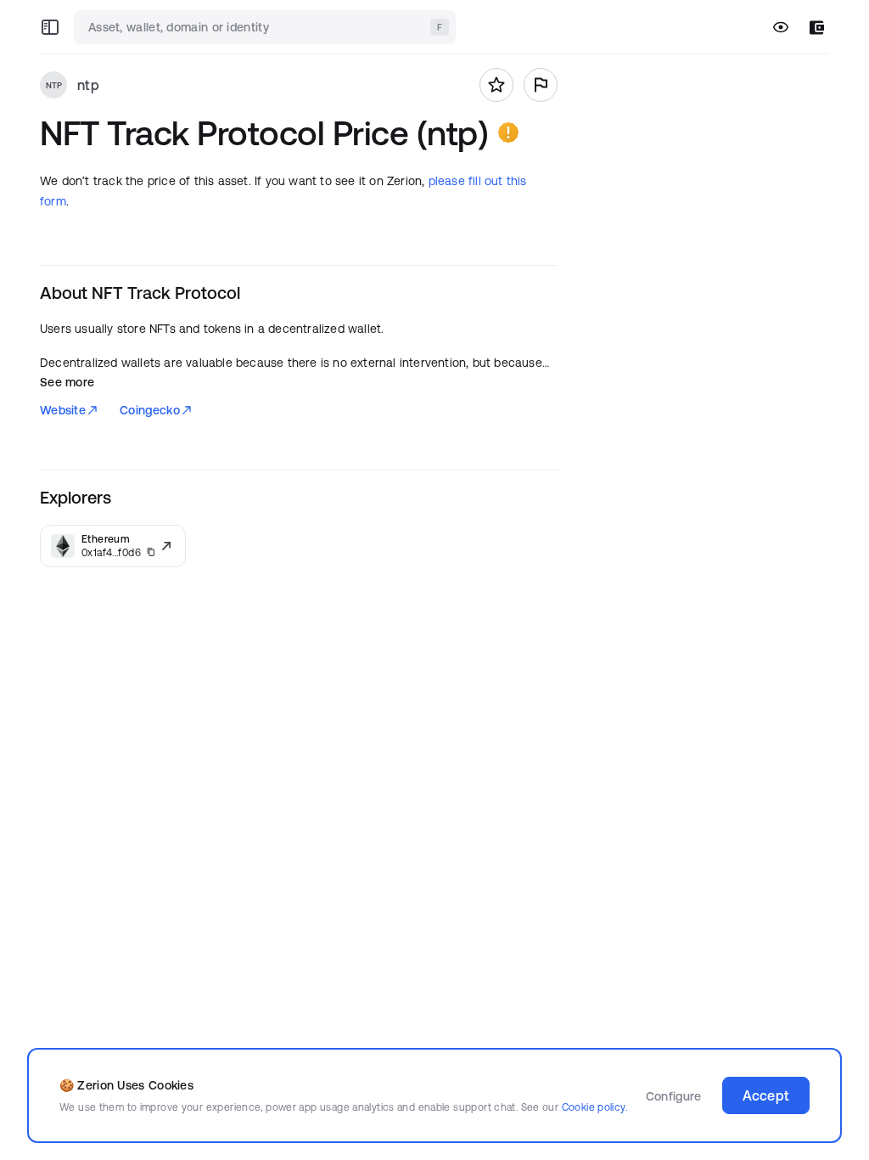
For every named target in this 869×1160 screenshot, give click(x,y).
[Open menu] (50, 27)
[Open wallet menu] (817, 27)
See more (67, 382)
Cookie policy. (594, 1106)
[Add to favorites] (496, 85)
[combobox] (266, 27)
